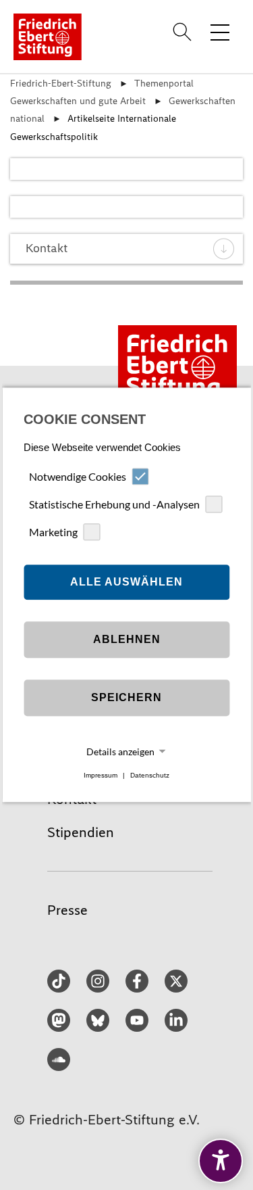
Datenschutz (149, 775)
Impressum (100, 775)
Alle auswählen (126, 582)
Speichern (126, 697)
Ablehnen (127, 639)
